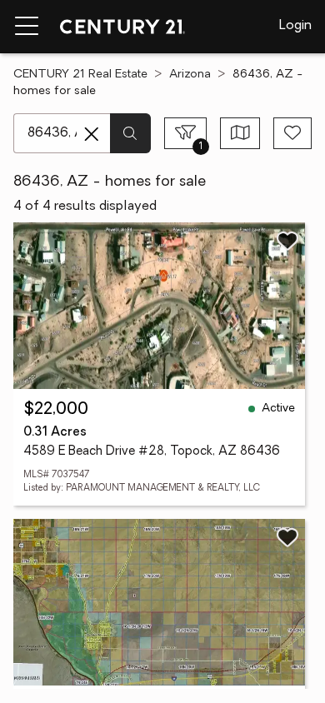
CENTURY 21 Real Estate (80, 74)
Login (295, 25)
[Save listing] (288, 241)
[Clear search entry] (91, 134)
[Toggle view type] (240, 133)
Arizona (190, 74)
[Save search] (292, 133)
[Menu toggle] (26, 26)
